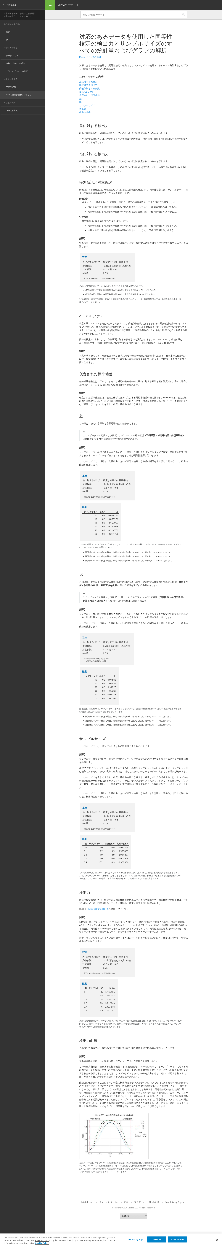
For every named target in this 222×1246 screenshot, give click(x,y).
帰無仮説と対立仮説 (89, 88)
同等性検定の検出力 (98, 909)
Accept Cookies (177, 1239)
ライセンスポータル (108, 1202)
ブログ (137, 1202)
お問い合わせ (152, 1202)
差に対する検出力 (88, 81)
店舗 (126, 1202)
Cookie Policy (41, 1243)
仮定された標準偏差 (89, 95)
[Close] (217, 1239)
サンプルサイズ (87, 105)
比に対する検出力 (88, 84)
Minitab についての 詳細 (90, 57)
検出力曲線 (85, 112)
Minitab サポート (68, 5)
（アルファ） (86, 91)
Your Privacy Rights (136, 1239)
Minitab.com (87, 1202)
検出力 (82, 108)
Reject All (157, 1239)
